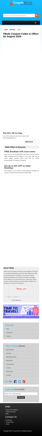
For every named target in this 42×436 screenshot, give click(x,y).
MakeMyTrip (9, 360)
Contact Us (9, 420)
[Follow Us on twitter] (19, 381)
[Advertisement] (21, 64)
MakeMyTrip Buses (11, 357)
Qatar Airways (10, 349)
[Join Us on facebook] (15, 381)
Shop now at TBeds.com (17, 283)
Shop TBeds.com (16, 300)
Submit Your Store (11, 411)
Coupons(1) (9, 332)
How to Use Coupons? (12, 410)
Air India (8, 375)
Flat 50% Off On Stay (12, 133)
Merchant (12, 29)
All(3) (7, 329)
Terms (7, 424)
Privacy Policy (9, 422)
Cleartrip (8, 368)
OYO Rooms (9, 371)
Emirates (8, 353)
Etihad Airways (10, 364)
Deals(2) (8, 336)
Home (6, 29)
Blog (7, 413)
